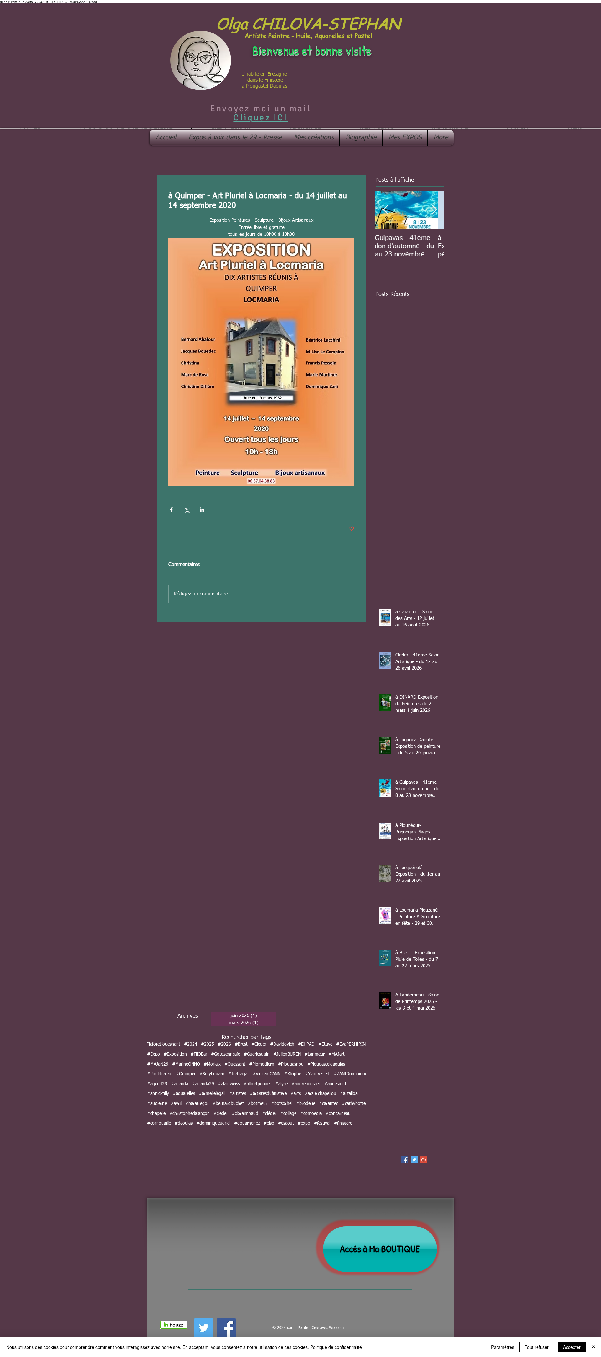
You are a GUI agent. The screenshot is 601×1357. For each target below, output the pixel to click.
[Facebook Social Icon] (226, 1328)
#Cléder (258, 1044)
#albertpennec (257, 1084)
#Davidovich (282, 1044)
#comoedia (311, 1113)
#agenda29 (203, 1084)
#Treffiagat (238, 1074)
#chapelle (156, 1113)
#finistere (343, 1123)
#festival (322, 1123)
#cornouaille (159, 1123)
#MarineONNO (186, 1064)
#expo (304, 1123)
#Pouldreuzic (159, 1074)
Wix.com (336, 1328)
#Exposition (175, 1054)
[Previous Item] (385, 210)
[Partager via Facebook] (171, 510)
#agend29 (157, 1084)
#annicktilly (158, 1093)
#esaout (286, 1123)
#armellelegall (212, 1093)
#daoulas (184, 1123)
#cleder (220, 1113)
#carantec (328, 1103)
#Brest (241, 1044)
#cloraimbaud (245, 1113)
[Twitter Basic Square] (414, 1159)
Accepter (572, 1347)
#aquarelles (184, 1093)
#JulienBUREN (287, 1054)
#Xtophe (292, 1074)
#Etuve (325, 1044)
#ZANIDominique (350, 1074)
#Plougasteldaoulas (326, 1064)
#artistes (237, 1093)
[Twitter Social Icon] (203, 1328)
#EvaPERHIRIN (351, 1044)
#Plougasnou (291, 1064)
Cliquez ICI (260, 117)
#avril (176, 1103)
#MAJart (336, 1054)
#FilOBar (199, 1054)
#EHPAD (306, 1044)
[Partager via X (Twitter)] (187, 510)
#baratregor (197, 1103)
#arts (295, 1093)
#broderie (305, 1103)
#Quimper (186, 1074)
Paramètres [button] (502, 1347)
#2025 (207, 1044)
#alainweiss (229, 1084)
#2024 (190, 1044)
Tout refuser (537, 1347)
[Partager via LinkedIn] (202, 510)
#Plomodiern (261, 1064)
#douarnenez (247, 1123)
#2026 (224, 1044)
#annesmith (335, 1084)
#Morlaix (212, 1064)
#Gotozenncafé (225, 1054)
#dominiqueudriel (213, 1123)
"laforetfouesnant (163, 1044)
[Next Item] (434, 210)
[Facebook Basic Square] (404, 1159)
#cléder (269, 1113)
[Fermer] (593, 1347)
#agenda (179, 1084)
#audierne (157, 1103)
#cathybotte (354, 1103)
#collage (288, 1113)
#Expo (153, 1054)
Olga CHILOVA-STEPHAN (308, 23)
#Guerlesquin (257, 1054)
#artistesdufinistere (268, 1093)
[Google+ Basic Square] (423, 1159)
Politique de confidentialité (336, 1347)
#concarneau (338, 1113)
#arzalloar (349, 1093)
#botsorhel (281, 1103)
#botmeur (257, 1103)
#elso (269, 1123)
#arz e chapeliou (320, 1093)
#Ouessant (234, 1064)
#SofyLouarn (211, 1074)
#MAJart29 (157, 1064)
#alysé (281, 1084)
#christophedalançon (189, 1113)
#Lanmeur (315, 1054)
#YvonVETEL (317, 1074)
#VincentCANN (266, 1074)
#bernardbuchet (228, 1103)
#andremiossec (306, 1084)
